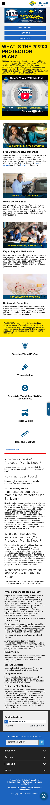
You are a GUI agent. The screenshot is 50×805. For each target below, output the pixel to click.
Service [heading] (8, 757)
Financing (25, 33)
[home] (39, 3)
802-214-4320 (37, 726)
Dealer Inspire (25, 790)
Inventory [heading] (9, 750)
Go (41, 742)
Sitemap (38, 782)
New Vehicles (25, 28)
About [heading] (7, 770)
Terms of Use (14, 782)
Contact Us (25, 38)
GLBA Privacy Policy (32, 780)
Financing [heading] (9, 764)
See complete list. (11, 450)
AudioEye (25, 784)
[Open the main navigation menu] (3, 3)
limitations (24, 165)
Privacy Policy (15, 780)
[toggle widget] (43, 796)
